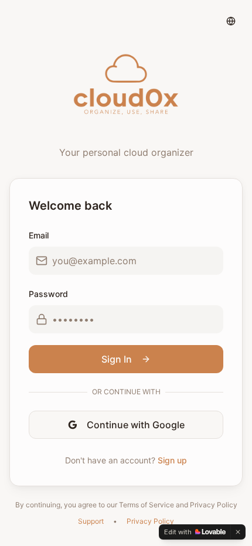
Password (48, 294)
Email (39, 235)
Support (91, 521)
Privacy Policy (150, 521)
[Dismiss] (238, 532)
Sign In (116, 359)
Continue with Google (136, 425)
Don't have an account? (126, 460)
